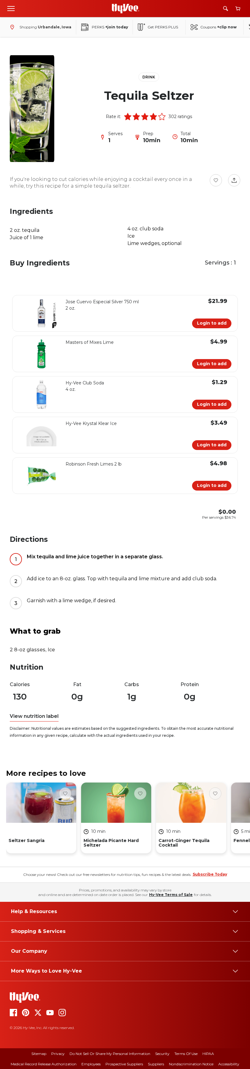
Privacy (58, 1053)
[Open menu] (11, 8)
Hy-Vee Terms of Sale (171, 894)
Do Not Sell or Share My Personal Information (110, 1053)
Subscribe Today (210, 874)
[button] (127, 116)
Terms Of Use (186, 1053)
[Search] (225, 8)
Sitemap (38, 1053)
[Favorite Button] (215, 180)
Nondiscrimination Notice (191, 1064)
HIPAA (208, 1053)
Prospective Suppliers (124, 1064)
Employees (91, 1064)
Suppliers (156, 1064)
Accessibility (228, 1064)
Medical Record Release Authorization (44, 1064)
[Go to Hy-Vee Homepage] (125, 8)
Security (162, 1053)
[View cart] (238, 9)
